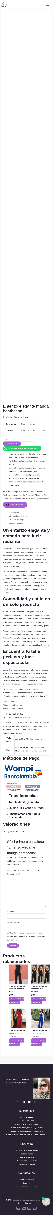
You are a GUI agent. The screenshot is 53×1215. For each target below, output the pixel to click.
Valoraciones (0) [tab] (16, 523)
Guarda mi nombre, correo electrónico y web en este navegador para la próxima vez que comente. (26, 936)
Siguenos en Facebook (13, 708)
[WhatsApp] (35, 1102)
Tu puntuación (14, 870)
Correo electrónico (15, 922)
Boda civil (30, 495)
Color (10, 430)
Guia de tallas (17, 504)
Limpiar (42, 430)
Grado (5, 498)
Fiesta (46, 495)
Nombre (11, 912)
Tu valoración (13, 874)
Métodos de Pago (26, 1121)
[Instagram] (18, 1102)
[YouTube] (29, 1102)
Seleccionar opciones (16, 1000)
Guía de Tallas (26, 1117)
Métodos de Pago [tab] (16, 519)
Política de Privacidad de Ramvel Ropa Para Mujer (26, 1135)
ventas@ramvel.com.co (26, 1186)
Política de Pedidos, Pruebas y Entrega (26, 1128)
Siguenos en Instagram (13, 705)
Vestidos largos (26, 1154)
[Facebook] (23, 1102)
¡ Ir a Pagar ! (12, 443)
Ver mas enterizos (10, 701)
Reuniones (14, 498)
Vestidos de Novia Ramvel (26, 1150)
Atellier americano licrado (14, 495)
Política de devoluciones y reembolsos (26, 1131)
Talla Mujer (11, 424)
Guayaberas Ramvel (26, 1164)
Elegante (39, 495)
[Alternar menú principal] (47, 5)
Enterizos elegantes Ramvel (38, 498)
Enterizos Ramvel (28, 492)
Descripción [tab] (14, 512)
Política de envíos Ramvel (26, 1124)
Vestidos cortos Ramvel (26, 1161)
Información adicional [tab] (18, 516)
